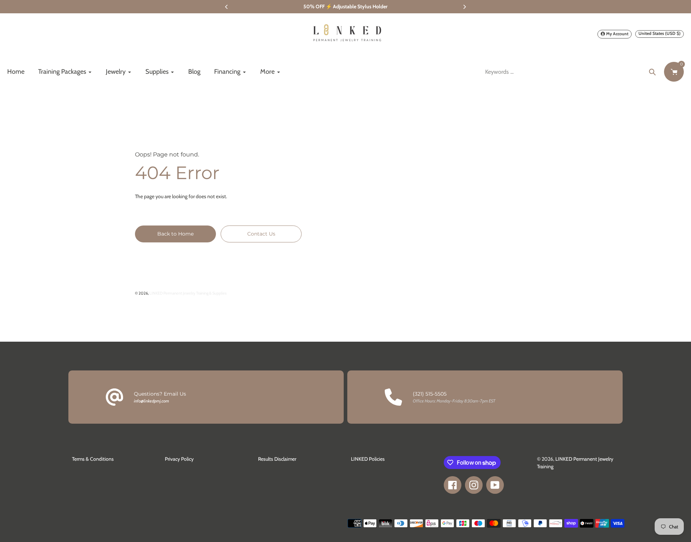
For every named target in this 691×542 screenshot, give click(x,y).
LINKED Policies (368, 459)
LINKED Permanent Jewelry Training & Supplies (188, 293)
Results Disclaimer (277, 459)
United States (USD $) (659, 33)
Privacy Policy (179, 459)
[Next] (464, 6)
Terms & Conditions (93, 459)
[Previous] (226, 6)
